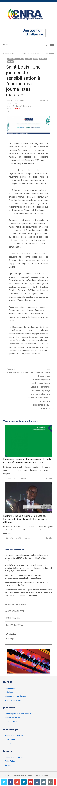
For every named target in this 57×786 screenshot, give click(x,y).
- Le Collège (8, 692)
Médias (35, 58)
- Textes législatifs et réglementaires (18, 714)
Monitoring (43, 58)
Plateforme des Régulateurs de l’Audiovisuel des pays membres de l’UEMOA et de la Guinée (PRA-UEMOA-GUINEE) (26, 558)
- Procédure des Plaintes (13, 735)
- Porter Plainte (9, 739)
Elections (28, 58)
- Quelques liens (10, 722)
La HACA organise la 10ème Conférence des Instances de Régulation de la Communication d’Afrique (25, 519)
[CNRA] (28, 15)
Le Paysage (9, 639)
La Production (10, 634)
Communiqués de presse (16, 58)
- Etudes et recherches (13, 700)
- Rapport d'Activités (12, 718)
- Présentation (9, 688)
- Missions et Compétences (15, 696)
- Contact (7, 743)
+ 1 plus (10, 61)
